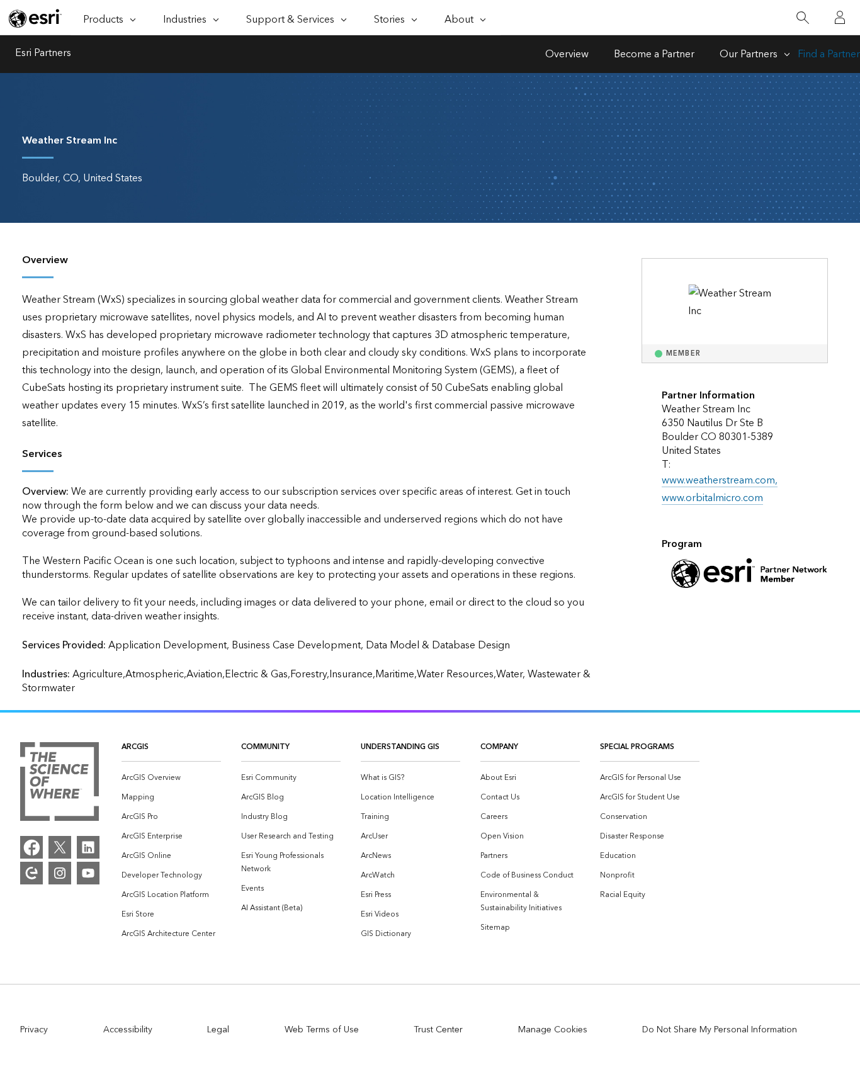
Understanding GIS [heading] (400, 746)
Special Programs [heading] (637, 746)
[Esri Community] (31, 873)
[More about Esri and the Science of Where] (59, 784)
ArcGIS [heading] (135, 746)
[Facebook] (31, 847)
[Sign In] (840, 18)
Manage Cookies (552, 1029)
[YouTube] (88, 873)
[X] (59, 847)
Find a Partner (829, 54)
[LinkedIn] (88, 847)
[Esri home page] (35, 18)
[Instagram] (59, 873)
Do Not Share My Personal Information (719, 1029)
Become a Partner (654, 54)
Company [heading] (499, 746)
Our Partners (749, 54)
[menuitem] (171, 777)
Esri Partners (43, 54)
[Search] (802, 18)
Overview (567, 54)
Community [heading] (265, 746)
